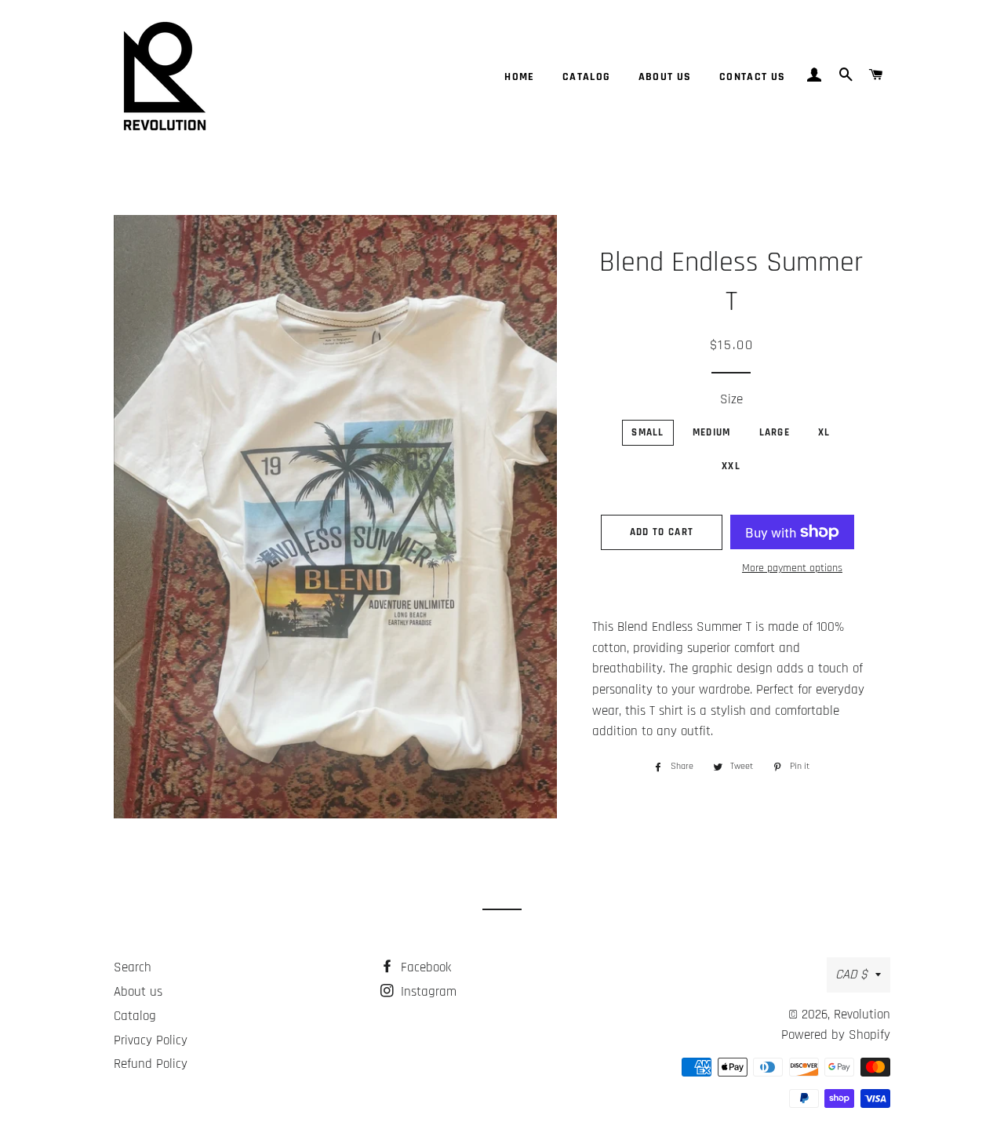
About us (665, 77)
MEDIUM (712, 432)
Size (731, 399)
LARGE (775, 432)
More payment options (792, 568)
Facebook (424, 967)
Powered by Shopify (835, 1035)
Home (519, 77)
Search (132, 967)
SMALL (647, 432)
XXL (731, 466)
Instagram (427, 991)
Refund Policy (150, 1064)
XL (824, 432)
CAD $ (851, 974)
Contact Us (752, 77)
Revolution (862, 1014)
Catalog (586, 77)
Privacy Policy (150, 1040)
